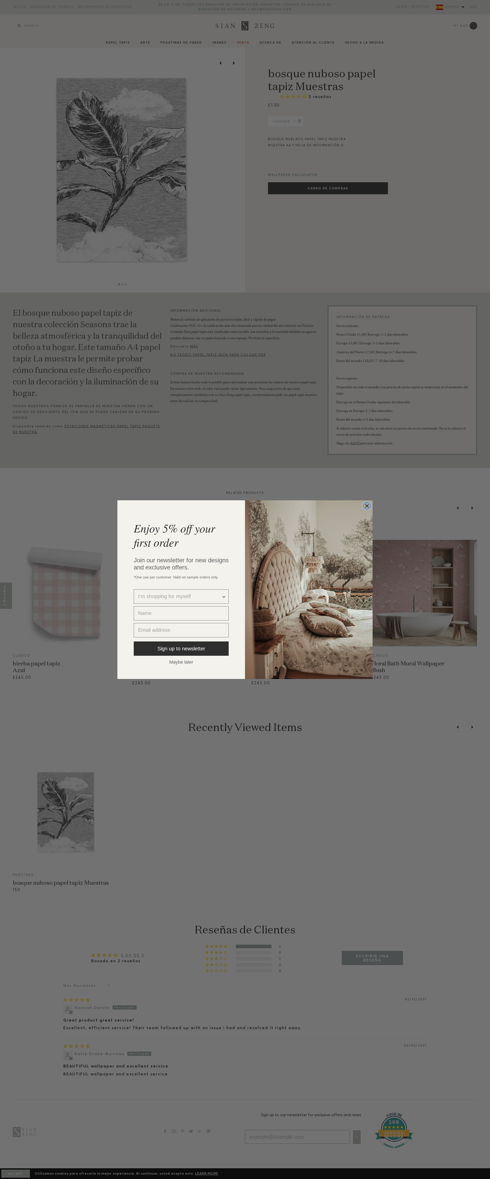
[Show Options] (223, 596)
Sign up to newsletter (181, 648)
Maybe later (181, 662)
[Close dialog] (367, 505)
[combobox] (179, 596)
